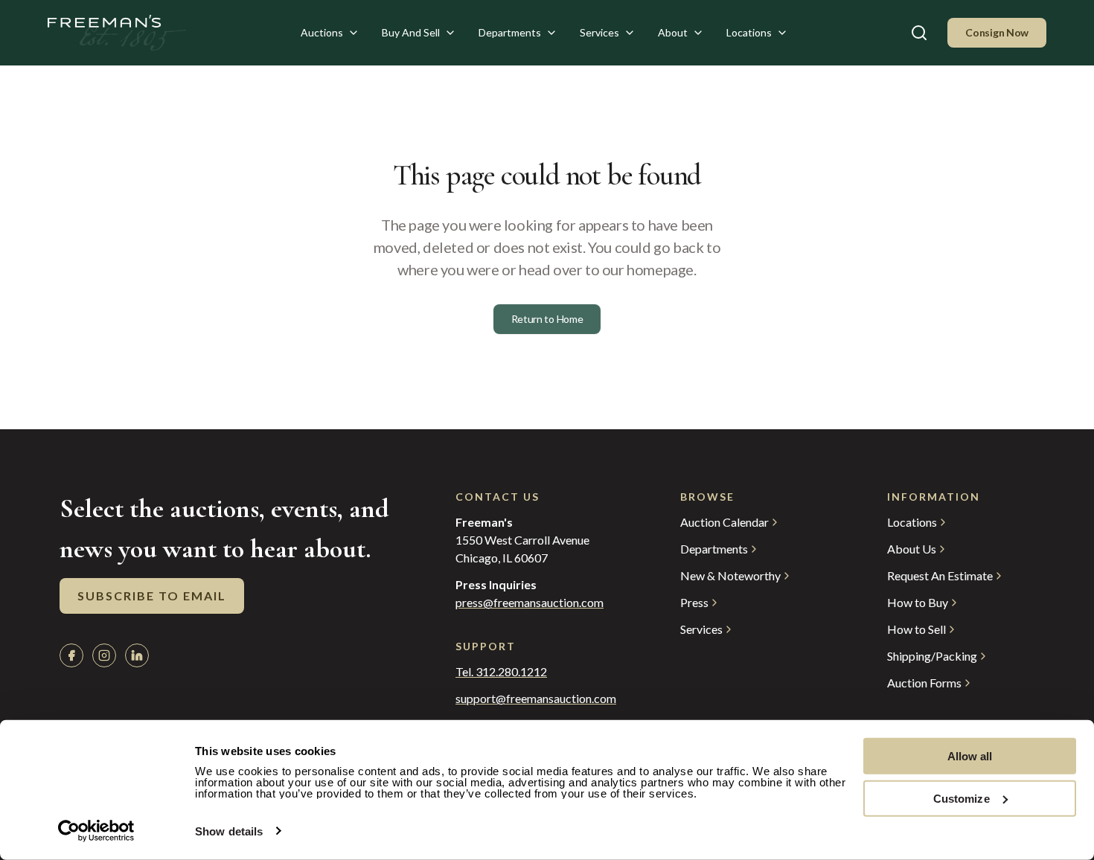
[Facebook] (71, 655)
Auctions (322, 32)
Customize (961, 798)
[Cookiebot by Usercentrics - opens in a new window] (96, 831)
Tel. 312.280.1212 (501, 672)
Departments (510, 32)
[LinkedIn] (137, 655)
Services (599, 32)
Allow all (970, 756)
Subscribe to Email (151, 595)
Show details (229, 831)
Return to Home (547, 318)
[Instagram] (104, 655)
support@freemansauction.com (535, 699)
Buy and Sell (411, 32)
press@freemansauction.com (529, 603)
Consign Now (997, 32)
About (673, 32)
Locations (749, 32)
